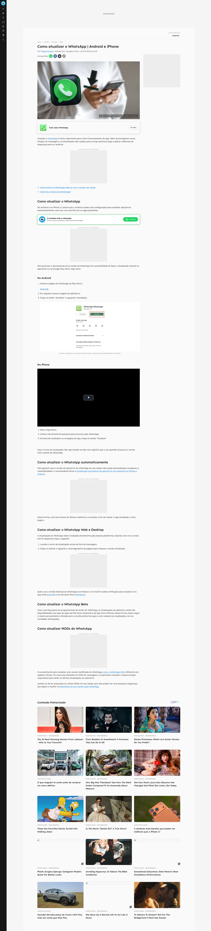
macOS (51, 594)
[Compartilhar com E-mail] (59, 56)
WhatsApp (53, 138)
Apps (61, 42)
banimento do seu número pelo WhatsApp (79, 686)
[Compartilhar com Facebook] (55, 56)
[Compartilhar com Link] (64, 56)
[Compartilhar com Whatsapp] (51, 56)
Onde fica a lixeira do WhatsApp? (55, 192)
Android (43, 289)
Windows (80, 594)
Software (54, 42)
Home (39, 42)
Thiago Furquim (47, 51)
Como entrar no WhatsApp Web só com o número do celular (68, 187)
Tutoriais (46, 42)
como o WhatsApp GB (113, 672)
